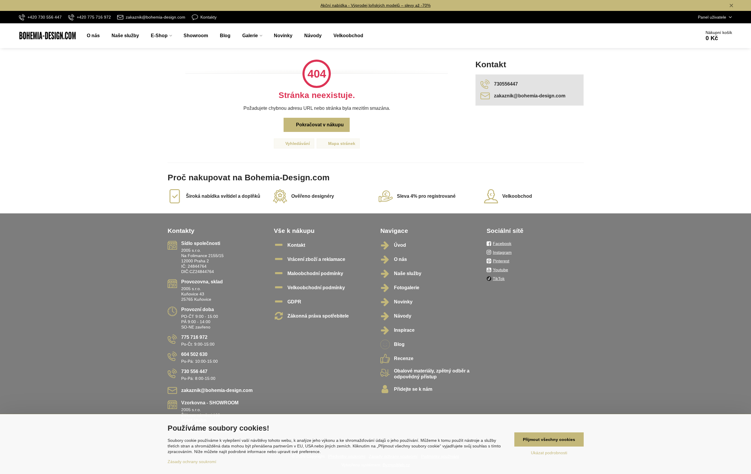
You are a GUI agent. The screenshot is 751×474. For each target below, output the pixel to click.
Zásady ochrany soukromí (192, 461)
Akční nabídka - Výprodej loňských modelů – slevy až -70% (375, 5)
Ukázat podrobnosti (549, 452)
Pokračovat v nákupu (319, 124)
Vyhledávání (297, 143)
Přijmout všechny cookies (549, 439)
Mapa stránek (341, 143)
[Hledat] (680, 35)
